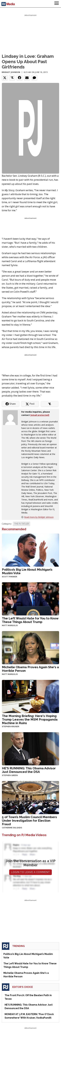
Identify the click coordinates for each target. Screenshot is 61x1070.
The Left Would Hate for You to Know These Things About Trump (30, 620)
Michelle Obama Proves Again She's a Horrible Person (30, 668)
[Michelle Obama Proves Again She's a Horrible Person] (30, 647)
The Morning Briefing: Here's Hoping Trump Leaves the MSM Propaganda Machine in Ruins (30, 719)
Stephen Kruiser (10, 727)
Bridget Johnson (11, 72)
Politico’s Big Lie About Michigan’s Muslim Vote (27, 571)
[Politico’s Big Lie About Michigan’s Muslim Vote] (30, 550)
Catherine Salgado (12, 828)
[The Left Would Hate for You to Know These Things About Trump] (30, 598)
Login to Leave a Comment (30, 872)
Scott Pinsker (9, 577)
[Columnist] (11, 417)
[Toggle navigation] (57, 4)
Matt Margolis (10, 625)
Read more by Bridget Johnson (39, 517)
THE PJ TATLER (21, 524)
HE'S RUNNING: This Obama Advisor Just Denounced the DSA (29, 770)
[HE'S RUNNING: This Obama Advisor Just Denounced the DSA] (30, 748)
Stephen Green (10, 775)
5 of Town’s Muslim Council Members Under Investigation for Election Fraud (29, 820)
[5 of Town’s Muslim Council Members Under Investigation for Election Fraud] (30, 797)
